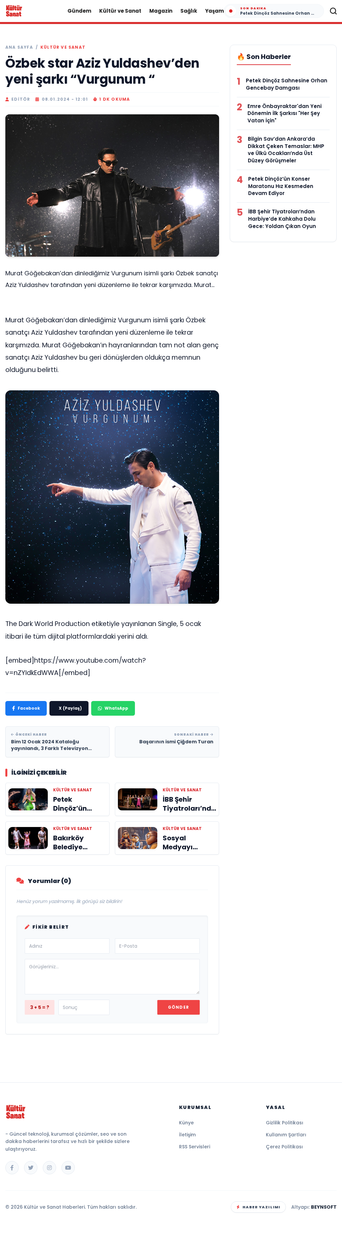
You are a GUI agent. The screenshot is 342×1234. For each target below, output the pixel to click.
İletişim (187, 1134)
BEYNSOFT (324, 1207)
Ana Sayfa (19, 47)
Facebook (29, 708)
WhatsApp (116, 708)
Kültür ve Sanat (120, 10)
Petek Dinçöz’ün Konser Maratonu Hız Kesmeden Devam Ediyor (280, 186)
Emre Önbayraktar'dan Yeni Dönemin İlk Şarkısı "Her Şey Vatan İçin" (284, 113)
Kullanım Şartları (286, 1134)
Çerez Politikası (284, 1146)
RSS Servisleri (194, 1146)
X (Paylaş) (70, 708)
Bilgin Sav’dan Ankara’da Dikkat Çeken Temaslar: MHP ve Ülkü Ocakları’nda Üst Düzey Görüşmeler (286, 149)
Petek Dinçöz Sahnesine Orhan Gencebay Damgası (286, 84)
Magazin (160, 10)
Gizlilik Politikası (284, 1122)
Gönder (178, 1007)
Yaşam (214, 10)
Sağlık (188, 10)
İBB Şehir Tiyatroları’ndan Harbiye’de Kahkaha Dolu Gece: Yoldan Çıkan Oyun (282, 219)
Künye (186, 1122)
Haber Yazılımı (261, 1207)
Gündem (79, 10)
